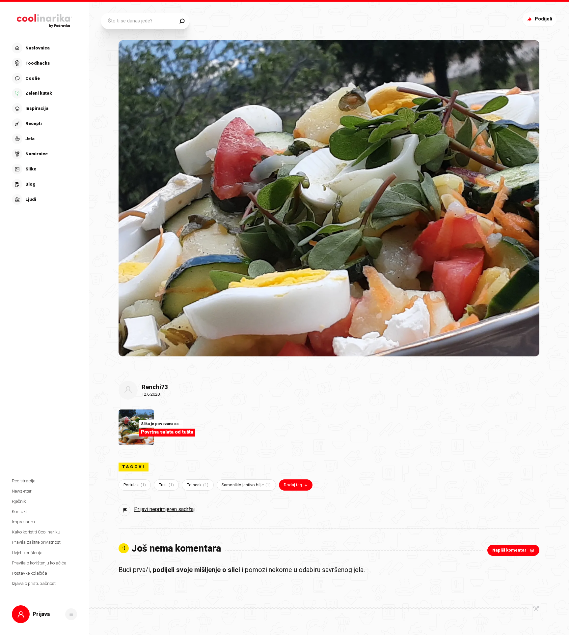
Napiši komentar (509, 550)
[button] (43, 123)
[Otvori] (71, 614)
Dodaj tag (293, 484)
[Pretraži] (182, 21)
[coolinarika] (44, 19)
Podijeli (543, 19)
